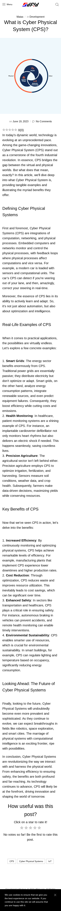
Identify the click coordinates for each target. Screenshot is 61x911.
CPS (12, 861)
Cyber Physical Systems (31, 861)
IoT (50, 861)
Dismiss (55, 895)
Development (37, 16)
